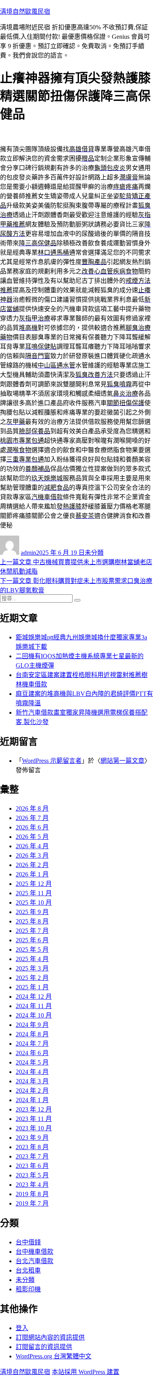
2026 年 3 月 (32, 855)
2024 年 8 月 (32, 1034)
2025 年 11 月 (34, 893)
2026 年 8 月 (32, 808)
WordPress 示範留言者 (52, 760)
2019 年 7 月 (32, 1203)
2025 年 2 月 (32, 977)
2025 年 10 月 (34, 902)
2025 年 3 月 (32, 968)
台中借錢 (28, 1242)
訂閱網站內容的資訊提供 (50, 1337)
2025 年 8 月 (32, 921)
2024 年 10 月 (34, 1015)
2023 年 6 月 (32, 1165)
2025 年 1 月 (32, 987)
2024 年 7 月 (32, 1043)
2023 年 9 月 (32, 1137)
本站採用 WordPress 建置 (85, 1372)
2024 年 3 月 (32, 1081)
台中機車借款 (34, 1251)
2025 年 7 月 (32, 930)
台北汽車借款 (34, 1261)
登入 (22, 1328)
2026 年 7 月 (32, 818)
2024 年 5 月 (32, 1062)
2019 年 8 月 (32, 1194)
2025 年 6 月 (32, 940)
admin (28, 552)
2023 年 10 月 (34, 1128)
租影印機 (28, 1289)
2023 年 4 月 (32, 1184)
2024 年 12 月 (34, 996)
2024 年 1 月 (32, 1100)
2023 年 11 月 (34, 1118)
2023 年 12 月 (34, 1109)
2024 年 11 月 (34, 1006)
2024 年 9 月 (32, 1024)
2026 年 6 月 (32, 827)
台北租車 (28, 1270)
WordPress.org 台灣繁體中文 (53, 1356)
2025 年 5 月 (32, 949)
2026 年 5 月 (32, 836)
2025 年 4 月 (32, 959)
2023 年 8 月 (32, 1147)
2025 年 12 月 (34, 883)
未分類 (94, 552)
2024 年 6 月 (32, 1053)
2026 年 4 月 (32, 846)
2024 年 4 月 (32, 1071)
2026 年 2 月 (32, 865)
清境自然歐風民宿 (25, 11)
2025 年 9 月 (32, 912)
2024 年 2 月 (32, 1090)
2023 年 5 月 (32, 1175)
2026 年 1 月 (32, 874)
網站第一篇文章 (122, 760)
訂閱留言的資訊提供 (44, 1346)
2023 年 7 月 (32, 1156)
